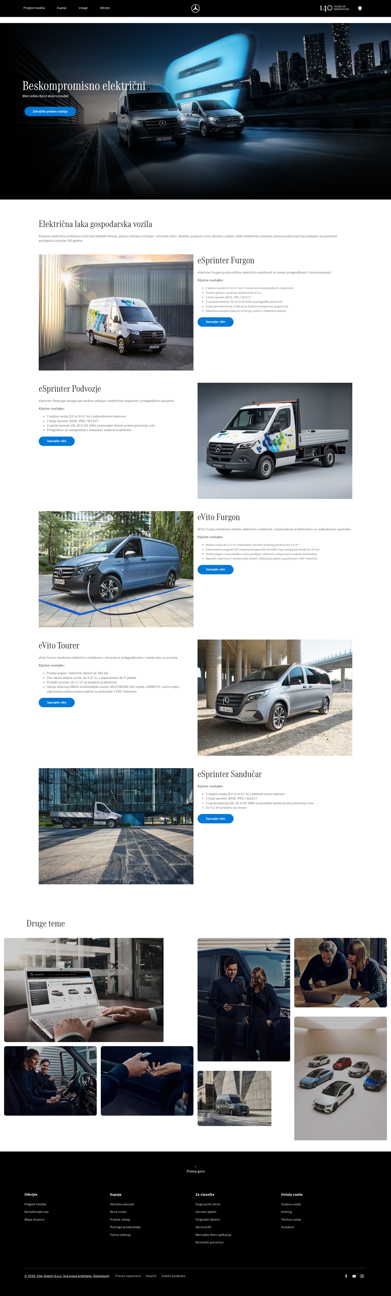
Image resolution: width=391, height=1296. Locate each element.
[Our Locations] (360, 8)
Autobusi (287, 1227)
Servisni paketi (206, 1212)
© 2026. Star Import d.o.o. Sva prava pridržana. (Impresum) (66, 1276)
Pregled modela (35, 1204)
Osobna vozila (291, 1204)
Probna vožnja (120, 1219)
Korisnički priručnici (210, 1242)
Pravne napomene (128, 1276)
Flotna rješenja (120, 1235)
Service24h (203, 1227)
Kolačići (151, 1276)
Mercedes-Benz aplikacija (213, 1235)
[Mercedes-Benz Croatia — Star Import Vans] (195, 8)
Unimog (286, 1212)
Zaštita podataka (173, 1276)
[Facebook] (346, 1276)
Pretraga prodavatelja (125, 1227)
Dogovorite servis (208, 1204)
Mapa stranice (34, 1219)
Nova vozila (118, 1212)
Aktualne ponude (122, 1204)
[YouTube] (354, 1276)
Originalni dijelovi (208, 1219)
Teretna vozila (291, 1219)
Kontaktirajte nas (36, 1212)
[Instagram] (362, 1276)
